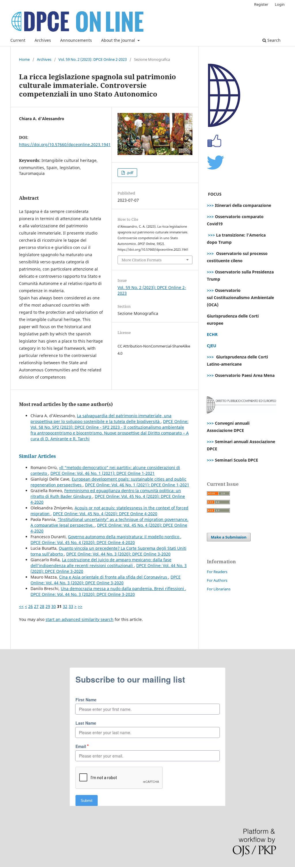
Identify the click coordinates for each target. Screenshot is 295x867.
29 (48, 606)
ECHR (212, 334)
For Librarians (218, 589)
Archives (43, 40)
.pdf (129, 172)
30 (53, 606)
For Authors (217, 580)
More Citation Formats (142, 259)
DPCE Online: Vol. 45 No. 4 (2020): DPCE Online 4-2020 (105, 513)
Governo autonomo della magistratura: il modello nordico (124, 536)
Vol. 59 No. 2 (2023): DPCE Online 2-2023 (92, 59)
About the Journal (118, 40)
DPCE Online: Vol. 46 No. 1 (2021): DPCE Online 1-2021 (102, 473)
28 (42, 606)
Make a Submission (229, 537)
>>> (210, 205)
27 (36, 606)
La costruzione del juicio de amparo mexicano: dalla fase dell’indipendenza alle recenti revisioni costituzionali (101, 562)
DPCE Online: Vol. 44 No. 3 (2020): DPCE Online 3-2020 (118, 554)
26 (30, 606)
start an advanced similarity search (80, 619)
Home (24, 59)
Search (273, 40)
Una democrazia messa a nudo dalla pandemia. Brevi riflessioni (123, 588)
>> (80, 606)
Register (261, 4)
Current (17, 40)
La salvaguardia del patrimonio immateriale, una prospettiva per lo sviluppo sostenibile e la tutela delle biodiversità (101, 418)
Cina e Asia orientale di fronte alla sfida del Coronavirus (113, 577)
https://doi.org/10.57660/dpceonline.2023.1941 (65, 144)
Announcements (76, 40)
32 (65, 606)
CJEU (211, 345)
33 (71, 606)
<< (21, 606)
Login (280, 4)
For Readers (217, 571)
